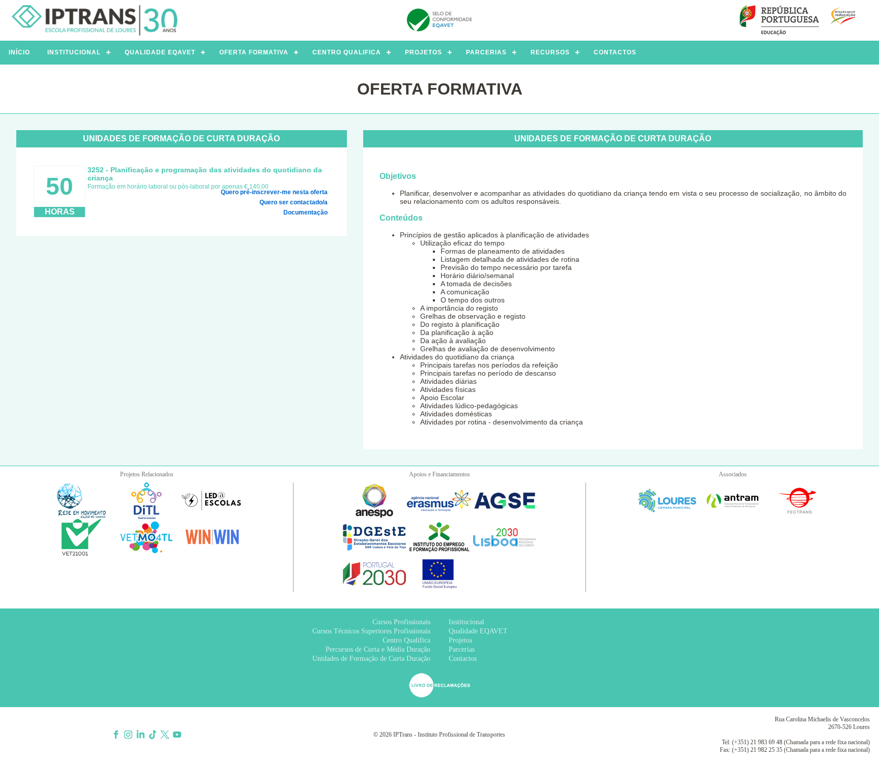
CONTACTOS (615, 52)
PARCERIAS (486, 52)
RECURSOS (550, 52)
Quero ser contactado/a (293, 202)
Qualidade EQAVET (478, 631)
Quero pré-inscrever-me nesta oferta (274, 192)
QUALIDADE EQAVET (160, 52)
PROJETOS (423, 52)
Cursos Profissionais (401, 622)
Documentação (305, 212)
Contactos (463, 658)
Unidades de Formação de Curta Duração (371, 658)
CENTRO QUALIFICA (346, 52)
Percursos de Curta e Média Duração (378, 649)
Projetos (460, 640)
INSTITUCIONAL (74, 52)
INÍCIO (19, 52)
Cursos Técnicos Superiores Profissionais (371, 631)
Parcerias (462, 649)
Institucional (466, 622)
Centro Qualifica (406, 640)
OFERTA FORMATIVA (253, 52)
